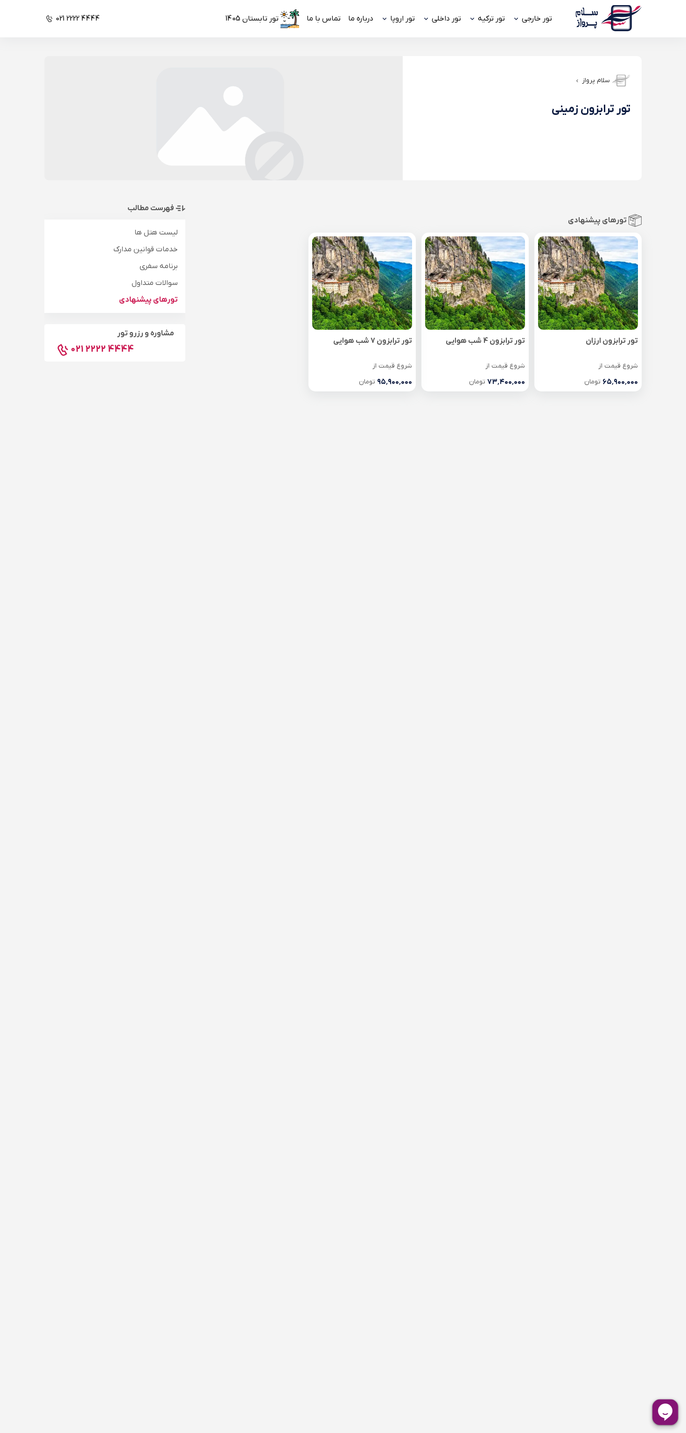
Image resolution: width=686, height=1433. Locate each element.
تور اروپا (402, 18)
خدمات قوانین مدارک (145, 249)
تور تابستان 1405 (252, 18)
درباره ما (360, 18)
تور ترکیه (491, 18)
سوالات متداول (155, 283)
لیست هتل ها (156, 232)
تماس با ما (324, 18)
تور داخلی (446, 18)
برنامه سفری (159, 266)
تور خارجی (537, 18)
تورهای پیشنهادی (148, 300)
